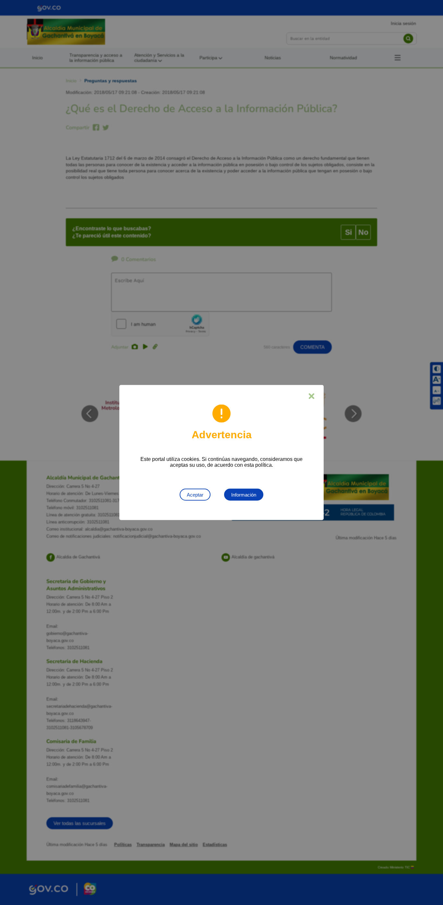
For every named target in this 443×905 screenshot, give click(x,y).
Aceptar (195, 495)
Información (243, 495)
